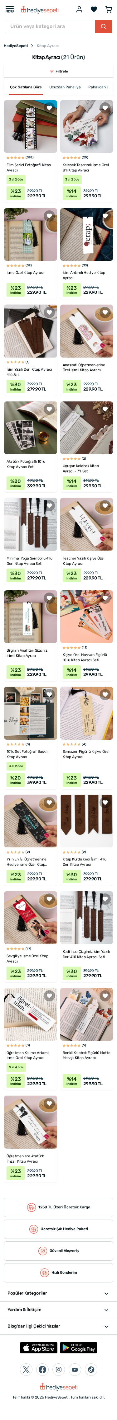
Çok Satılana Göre (26, 87)
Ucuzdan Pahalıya (65, 87)
